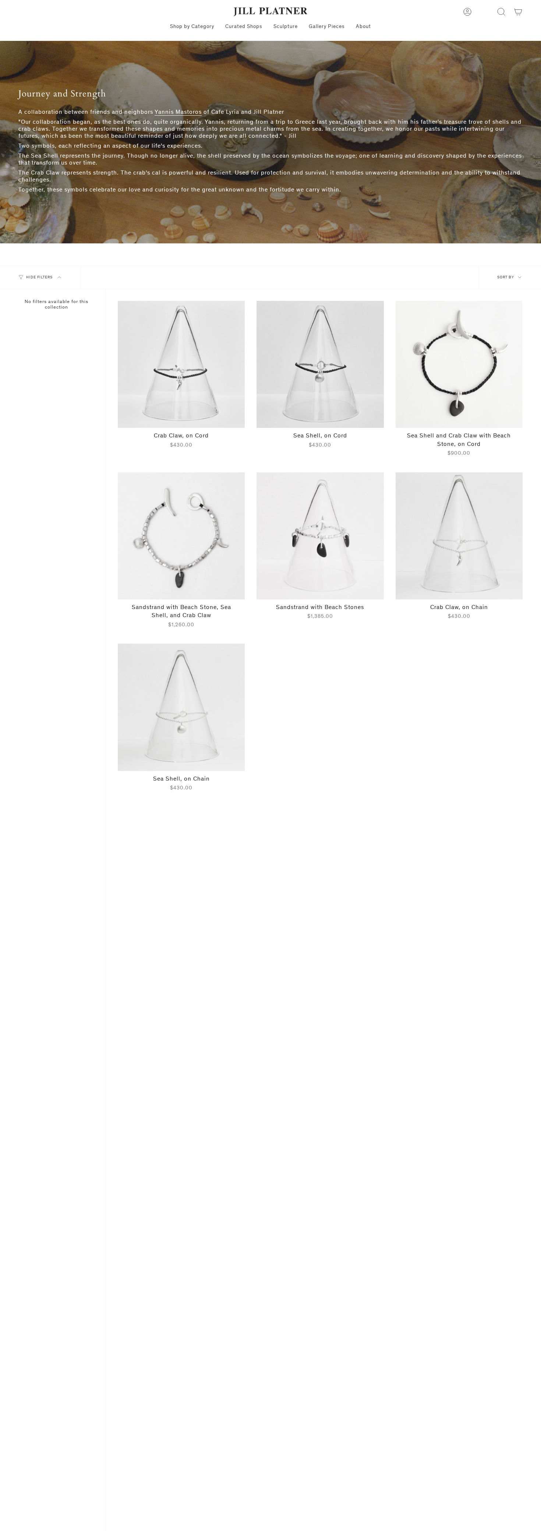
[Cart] (518, 12)
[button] (501, 12)
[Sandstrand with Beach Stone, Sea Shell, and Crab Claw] (181, 535)
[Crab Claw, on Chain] (459, 535)
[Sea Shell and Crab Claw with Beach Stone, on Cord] (459, 364)
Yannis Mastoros (178, 111)
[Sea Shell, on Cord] (320, 364)
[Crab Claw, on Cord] (181, 364)
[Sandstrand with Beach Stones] (320, 535)
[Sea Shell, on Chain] (181, 707)
